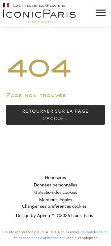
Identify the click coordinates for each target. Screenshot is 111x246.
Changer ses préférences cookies (54, 206)
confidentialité (96, 232)
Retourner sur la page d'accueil (55, 114)
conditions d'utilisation (41, 238)
